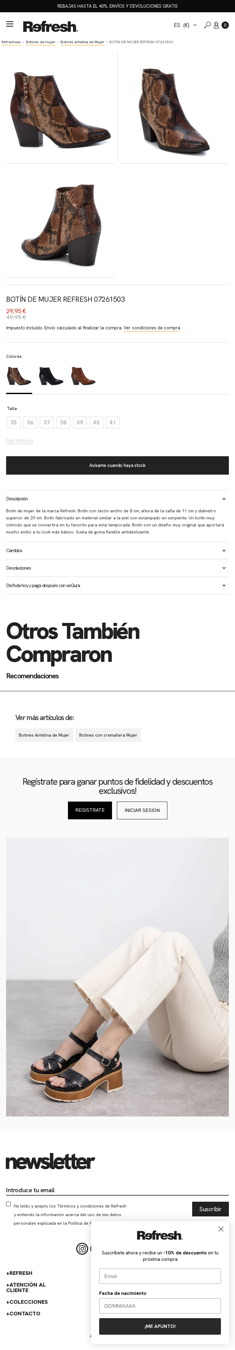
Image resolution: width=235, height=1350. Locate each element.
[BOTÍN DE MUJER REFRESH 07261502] (83, 378)
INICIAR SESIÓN (142, 810)
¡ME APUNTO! (160, 1326)
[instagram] (82, 1249)
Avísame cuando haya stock (117, 465)
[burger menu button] (9, 24)
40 (98, 424)
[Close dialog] (221, 1229)
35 (15, 424)
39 (81, 424)
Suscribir (210, 1209)
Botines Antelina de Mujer (44, 735)
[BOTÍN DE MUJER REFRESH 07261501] (51, 378)
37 (48, 424)
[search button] (207, 25)
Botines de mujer (40, 42)
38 (65, 424)
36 (32, 424)
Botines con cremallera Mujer (108, 735)
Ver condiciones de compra (152, 328)
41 (115, 424)
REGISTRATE (90, 810)
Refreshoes (11, 42)
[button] (225, 25)
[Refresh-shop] (50, 26)
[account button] (216, 25)
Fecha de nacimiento (123, 1293)
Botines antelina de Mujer (82, 42)
